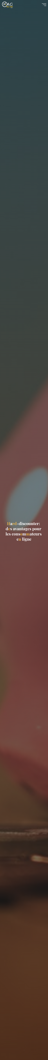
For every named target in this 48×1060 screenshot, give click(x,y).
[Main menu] (44, 4)
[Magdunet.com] (7, 4)
